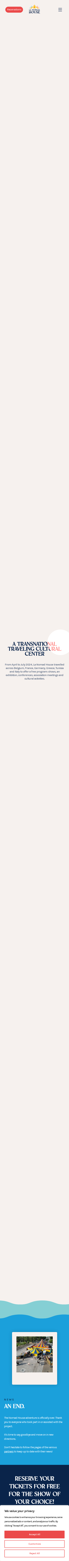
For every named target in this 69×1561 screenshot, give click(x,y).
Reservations (14, 9)
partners (8, 1451)
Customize (34, 1543)
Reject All (34, 1553)
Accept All (34, 1534)
